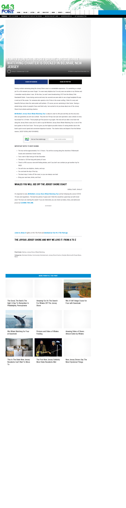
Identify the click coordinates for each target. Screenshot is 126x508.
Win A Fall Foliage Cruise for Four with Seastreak (76, 302)
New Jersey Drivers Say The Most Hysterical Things (76, 360)
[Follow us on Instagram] (87, 12)
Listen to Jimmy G (20, 233)
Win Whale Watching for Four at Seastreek (18, 332)
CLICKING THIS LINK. (27, 203)
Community (35, 255)
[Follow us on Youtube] (96, 12)
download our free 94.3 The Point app (55, 233)
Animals (24, 255)
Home (18, 12)
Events (60, 12)
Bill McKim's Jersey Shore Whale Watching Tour (30, 114)
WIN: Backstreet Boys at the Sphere (31, 16)
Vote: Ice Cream (13, 16)
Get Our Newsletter (80, 16)
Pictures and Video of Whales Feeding (47, 332)
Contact (68, 12)
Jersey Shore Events (55, 255)
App (38, 12)
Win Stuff (46, 12)
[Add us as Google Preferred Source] (77, 12)
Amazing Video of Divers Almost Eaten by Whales (75, 332)
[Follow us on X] (91, 12)
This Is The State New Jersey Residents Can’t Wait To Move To (18, 362)
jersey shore (31, 252)
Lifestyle (63, 255)
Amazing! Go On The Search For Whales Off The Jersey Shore (47, 303)
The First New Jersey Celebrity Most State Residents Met (48, 360)
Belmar (24, 252)
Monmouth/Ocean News (74, 255)
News (53, 12)
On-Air (25, 12)
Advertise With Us (66, 16)
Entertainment (44, 255)
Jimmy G (13, 71)
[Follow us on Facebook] (82, 12)
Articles (29, 255)
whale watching (40, 252)
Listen (32, 12)
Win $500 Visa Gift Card (51, 16)
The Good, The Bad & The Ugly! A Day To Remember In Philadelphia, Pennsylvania (18, 303)
